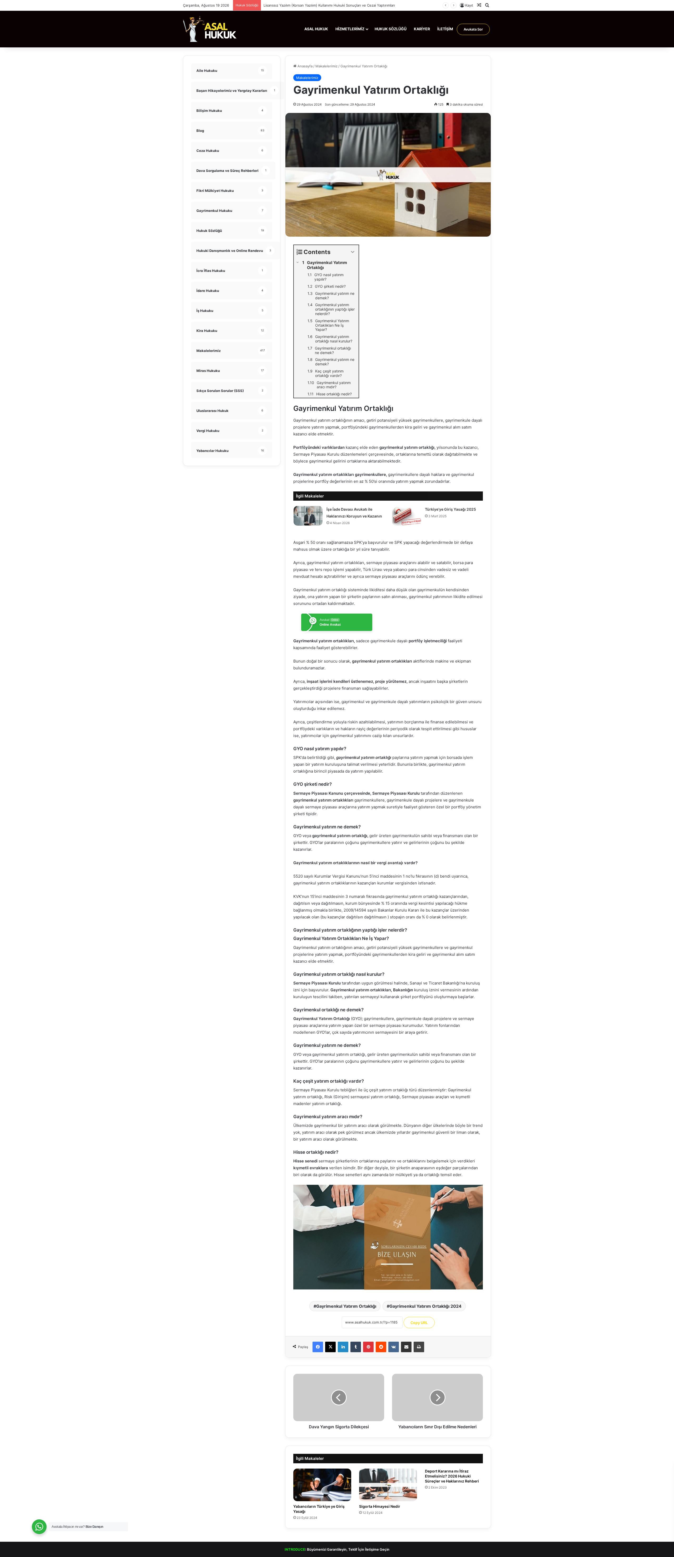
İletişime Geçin (377, 1549)
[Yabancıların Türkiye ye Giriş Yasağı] (322, 1485)
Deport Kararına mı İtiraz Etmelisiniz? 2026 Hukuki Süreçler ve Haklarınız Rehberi (452, 1476)
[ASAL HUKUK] (210, 29)
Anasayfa (304, 66)
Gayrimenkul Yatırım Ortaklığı (346, 1306)
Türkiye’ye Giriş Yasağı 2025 (450, 509)
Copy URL (419, 1322)
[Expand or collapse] (352, 252)
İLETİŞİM (445, 29)
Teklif (352, 1549)
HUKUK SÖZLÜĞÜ (391, 29)
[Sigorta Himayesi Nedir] (388, 1485)
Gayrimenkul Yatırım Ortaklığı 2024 (425, 1306)
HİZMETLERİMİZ (349, 29)
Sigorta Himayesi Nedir (379, 1506)
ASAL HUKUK (316, 29)
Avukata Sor (473, 29)
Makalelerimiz (326, 66)
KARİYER (422, 29)
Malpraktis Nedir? (278, 5)
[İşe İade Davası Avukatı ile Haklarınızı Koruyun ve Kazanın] (308, 516)
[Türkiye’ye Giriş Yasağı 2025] (406, 516)
